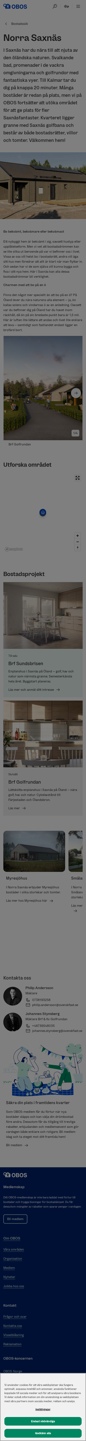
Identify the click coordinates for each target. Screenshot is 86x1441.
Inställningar (43, 1409)
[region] (43, 1407)
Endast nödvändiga (43, 1421)
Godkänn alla (43, 1433)
